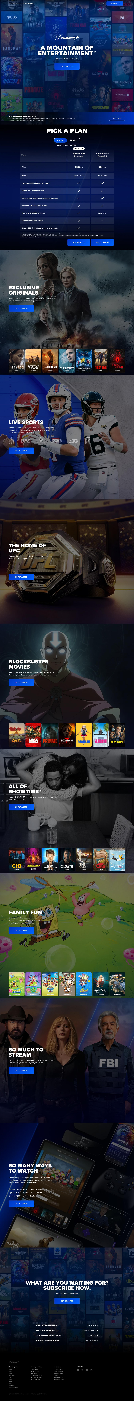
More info (93, 1335)
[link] (114, 3)
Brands (10, 1381)
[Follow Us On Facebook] (78, 1370)
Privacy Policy (34, 1373)
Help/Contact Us (58, 1369)
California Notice (35, 1379)
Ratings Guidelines (58, 1373)
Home (10, 1369)
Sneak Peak (11, 1385)
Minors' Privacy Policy (36, 1377)
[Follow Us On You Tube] (87, 1370)
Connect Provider (90, 1341)
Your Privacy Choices (36, 1375)
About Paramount (58, 1377)
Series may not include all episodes (36, 236)
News (10, 1383)
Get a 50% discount (90, 1330)
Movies (10, 1373)
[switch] (67, 140)
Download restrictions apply (96, 235)
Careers (56, 1375)
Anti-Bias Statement (59, 1379)
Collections (11, 1375)
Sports (10, 1379)
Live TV (10, 1377)
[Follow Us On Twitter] (82, 1370)
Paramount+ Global (13, 1387)
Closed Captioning (58, 1371)
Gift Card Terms (35, 1371)
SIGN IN (101, 3)
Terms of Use (34, 1369)
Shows (10, 1371)
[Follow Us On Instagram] (91, 1370)
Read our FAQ (91, 1325)
